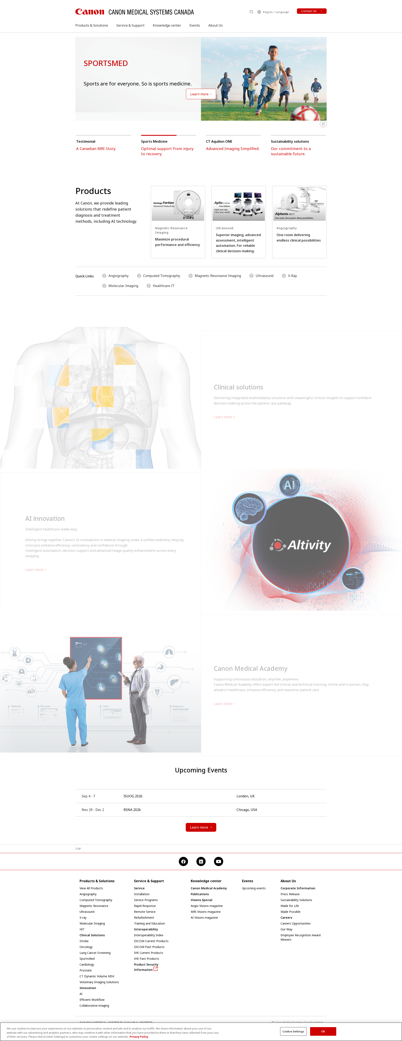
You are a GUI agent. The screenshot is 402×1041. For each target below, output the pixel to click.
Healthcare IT (164, 285)
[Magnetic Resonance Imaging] (178, 222)
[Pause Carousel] (323, 124)
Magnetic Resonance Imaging (218, 275)
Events (194, 25)
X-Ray (292, 275)
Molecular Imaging (123, 285)
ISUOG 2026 (133, 796)
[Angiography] (299, 222)
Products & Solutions (91, 25)
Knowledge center (167, 25)
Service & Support (130, 25)
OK (323, 1031)
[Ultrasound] (239, 222)
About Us (215, 25)
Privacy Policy (139, 1036)
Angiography (118, 275)
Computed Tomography (161, 275)
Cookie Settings (293, 1031)
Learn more (223, 407)
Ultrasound (264, 275)
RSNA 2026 (132, 809)
